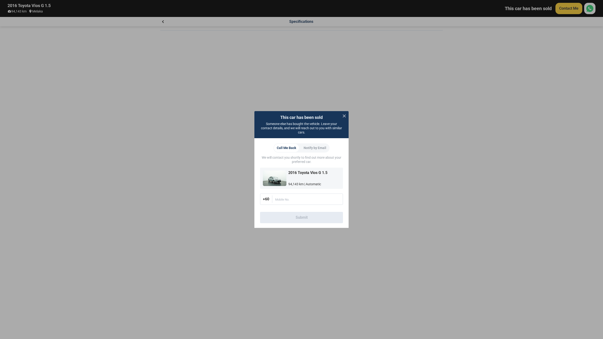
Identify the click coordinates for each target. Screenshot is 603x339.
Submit (302, 217)
